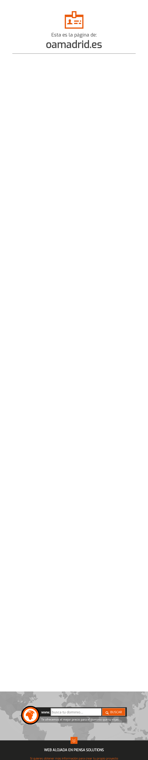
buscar (116, 712)
